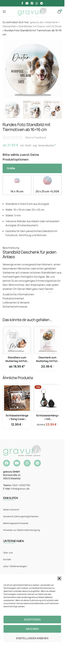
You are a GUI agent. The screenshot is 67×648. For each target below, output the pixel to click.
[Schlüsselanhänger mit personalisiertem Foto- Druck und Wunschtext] (47, 398)
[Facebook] (6, 463)
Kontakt (7, 559)
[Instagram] (27, 463)
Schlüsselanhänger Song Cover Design (17, 419)
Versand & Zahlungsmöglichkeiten (21, 516)
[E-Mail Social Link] (26, 3)
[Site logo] (32, 11)
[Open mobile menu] (4, 11)
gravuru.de (36, 22)
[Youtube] (16, 463)
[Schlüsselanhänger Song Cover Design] (17, 398)
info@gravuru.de (20, 488)
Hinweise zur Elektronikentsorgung (21, 529)
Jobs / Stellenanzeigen (15, 566)
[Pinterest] (37, 463)
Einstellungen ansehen (32, 638)
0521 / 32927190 (21, 485)
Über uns (8, 552)
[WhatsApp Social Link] (37, 3)
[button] (59, 578)
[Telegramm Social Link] (41, 3)
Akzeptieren (32, 619)
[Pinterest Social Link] (31, 3)
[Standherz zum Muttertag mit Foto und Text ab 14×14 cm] (17, 340)
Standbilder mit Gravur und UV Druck (40, 26)
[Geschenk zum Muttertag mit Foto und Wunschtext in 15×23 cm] (47, 340)
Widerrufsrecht (11, 509)
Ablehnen (32, 629)
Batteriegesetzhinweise (15, 523)
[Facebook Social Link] (22, 3)
